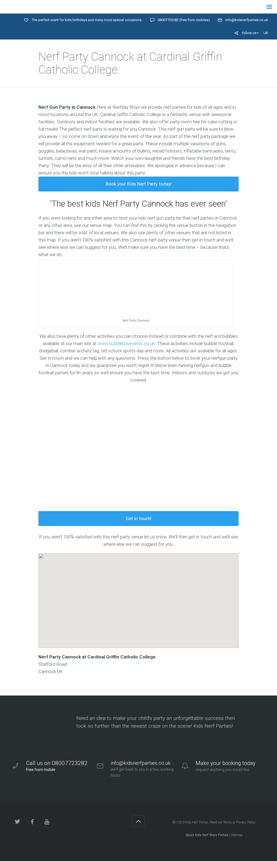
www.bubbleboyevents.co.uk (126, 343)
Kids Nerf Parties (196, 822)
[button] (138, 596)
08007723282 (168, 20)
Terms (227, 822)
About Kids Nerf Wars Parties (207, 835)
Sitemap (237, 835)
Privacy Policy (246, 822)
